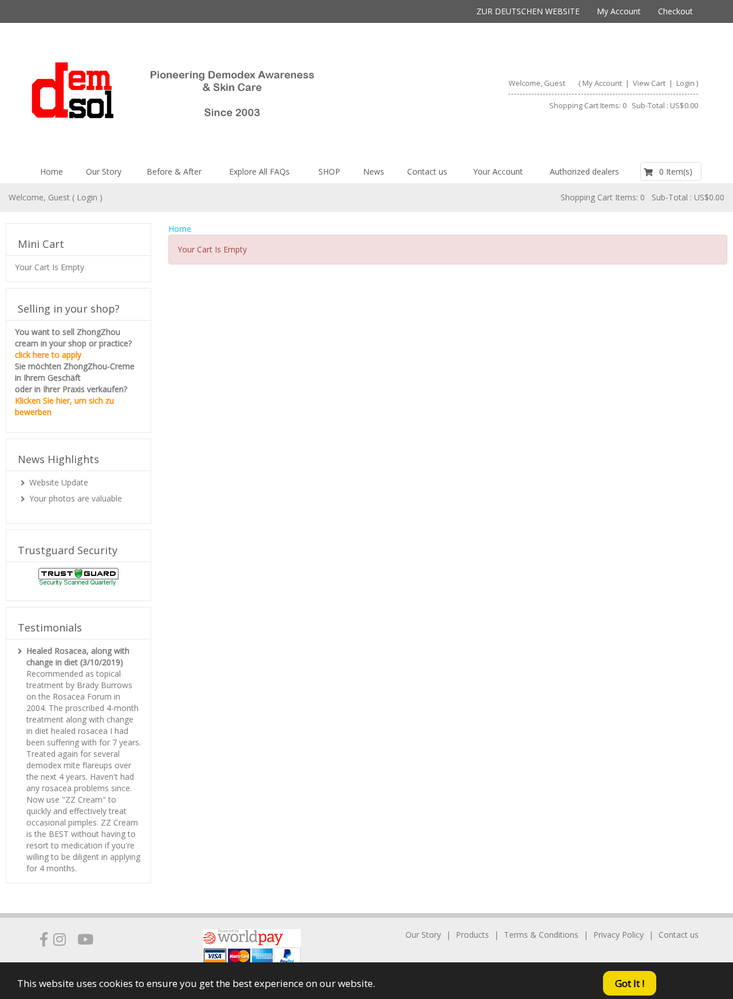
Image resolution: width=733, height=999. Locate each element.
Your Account (498, 171)
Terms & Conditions (541, 934)
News (373, 171)
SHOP (329, 171)
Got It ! (629, 983)
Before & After (174, 171)
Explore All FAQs (259, 171)
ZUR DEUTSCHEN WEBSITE (528, 11)
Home (51, 171)
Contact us (427, 171)
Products (472, 934)
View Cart (650, 83)
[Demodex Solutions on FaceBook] (44, 939)
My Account (619, 11)
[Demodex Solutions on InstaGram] (59, 939)
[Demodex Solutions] (194, 96)
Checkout (675, 11)
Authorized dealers (584, 171)
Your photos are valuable (75, 498)
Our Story (103, 171)
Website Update (58, 482)
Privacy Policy (618, 934)
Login (685, 83)
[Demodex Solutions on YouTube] (85, 939)
